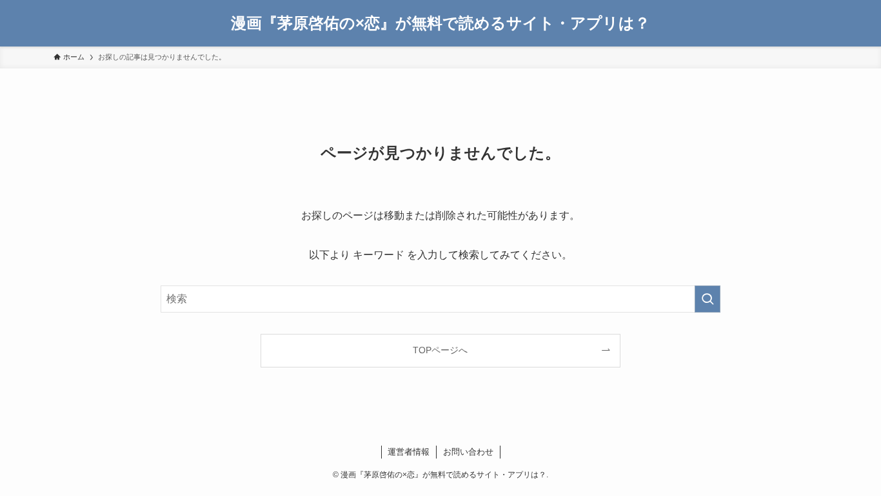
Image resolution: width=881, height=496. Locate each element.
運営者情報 (409, 452)
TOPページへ (440, 350)
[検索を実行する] (707, 299)
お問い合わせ (468, 452)
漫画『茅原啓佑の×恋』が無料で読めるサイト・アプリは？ (440, 23)
